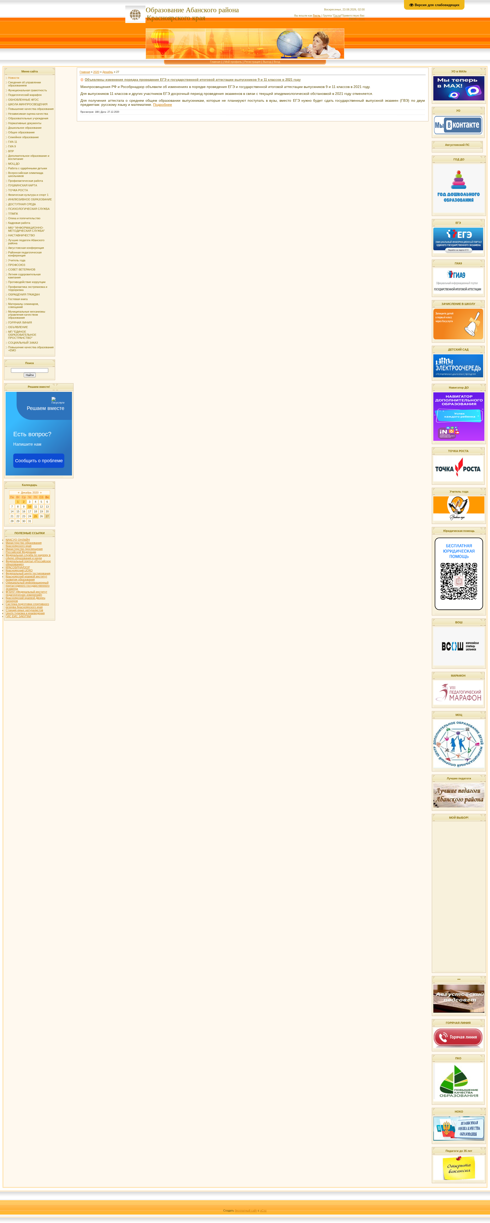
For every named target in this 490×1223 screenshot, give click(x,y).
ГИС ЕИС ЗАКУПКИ (18, 616)
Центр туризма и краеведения (25, 613)
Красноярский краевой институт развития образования (26, 578)
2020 (96, 71)
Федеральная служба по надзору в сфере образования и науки (28, 556)
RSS (362, 18)
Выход (267, 61)
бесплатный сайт (246, 1210)
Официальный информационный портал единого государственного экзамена (28, 585)
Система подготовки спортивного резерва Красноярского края (27, 605)
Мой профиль (233, 61)
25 (35, 516)
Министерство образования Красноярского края (24, 544)
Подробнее (162, 104)
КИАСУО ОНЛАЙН (18, 539)
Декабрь (107, 71)
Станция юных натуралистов (24, 610)
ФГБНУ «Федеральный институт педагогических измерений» (26, 593)
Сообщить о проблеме (39, 460)
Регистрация (252, 61)
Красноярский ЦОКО (19, 570)
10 (29, 506)
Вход (277, 61)
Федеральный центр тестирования (28, 573)
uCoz (263, 1210)
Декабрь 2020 (30, 492)
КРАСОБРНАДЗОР (18, 567)
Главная (215, 61)
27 (47, 516)
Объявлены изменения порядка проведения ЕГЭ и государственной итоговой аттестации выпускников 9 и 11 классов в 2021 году (193, 80)
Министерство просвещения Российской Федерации (24, 550)
